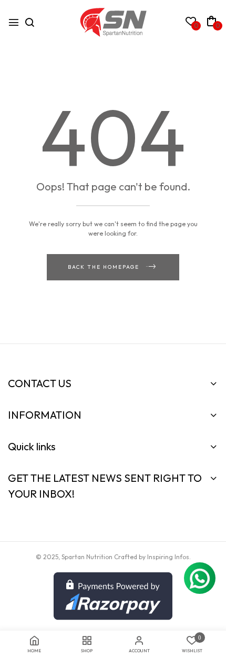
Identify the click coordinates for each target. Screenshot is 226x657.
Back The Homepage (103, 267)
